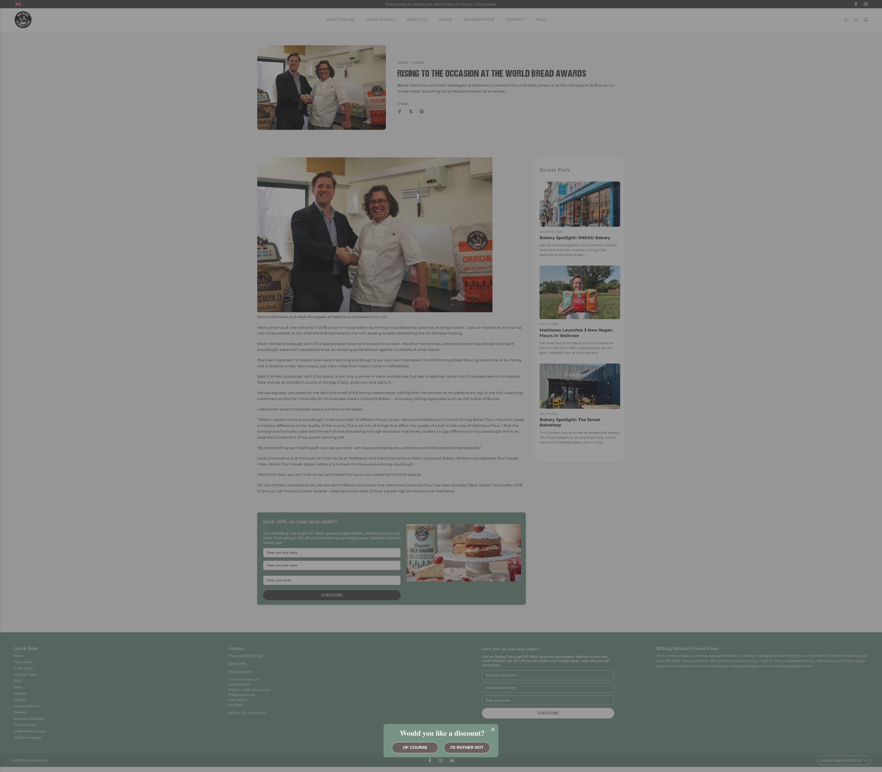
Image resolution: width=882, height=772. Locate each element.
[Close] (492, 729)
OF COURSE (415, 747)
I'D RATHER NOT (466, 747)
